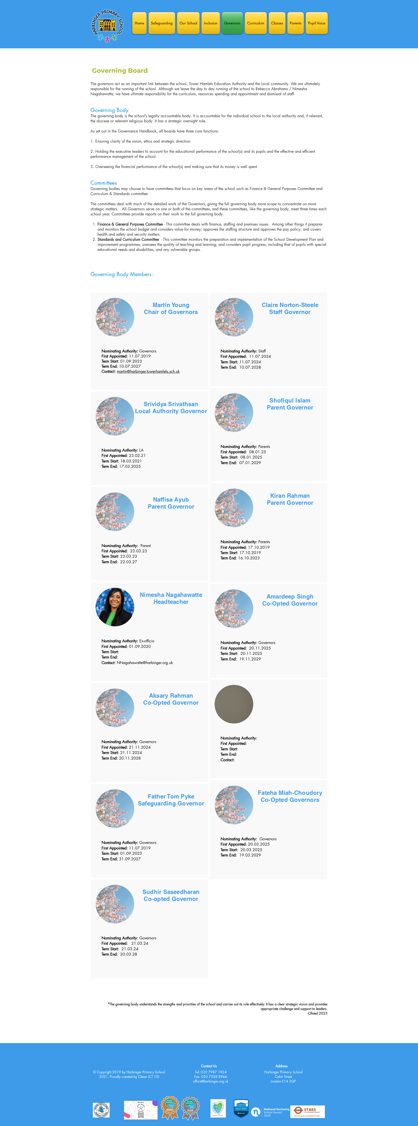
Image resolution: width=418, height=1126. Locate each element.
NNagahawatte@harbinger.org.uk (145, 662)
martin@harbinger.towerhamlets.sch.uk (148, 371)
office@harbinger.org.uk (210, 1081)
